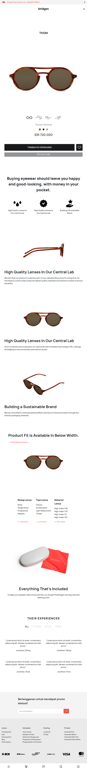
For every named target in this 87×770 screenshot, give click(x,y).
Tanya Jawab (27, 732)
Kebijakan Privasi (28, 734)
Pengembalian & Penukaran (32, 742)
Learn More (23, 522)
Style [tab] (48, 626)
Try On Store (43, 154)
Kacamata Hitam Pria (71, 737)
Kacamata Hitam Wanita (72, 739)
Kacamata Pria (69, 732)
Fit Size (46, 734)
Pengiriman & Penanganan (32, 739)
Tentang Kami (6, 732)
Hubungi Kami (6, 737)
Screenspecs (6, 742)
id (84, 9)
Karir (3, 734)
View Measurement (19, 442)
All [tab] (27, 626)
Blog (3, 739)
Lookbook (47, 732)
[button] (84, 2)
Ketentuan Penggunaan (31, 737)
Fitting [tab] (37, 626)
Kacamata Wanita (70, 734)
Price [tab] (58, 626)
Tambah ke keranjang (39, 147)
